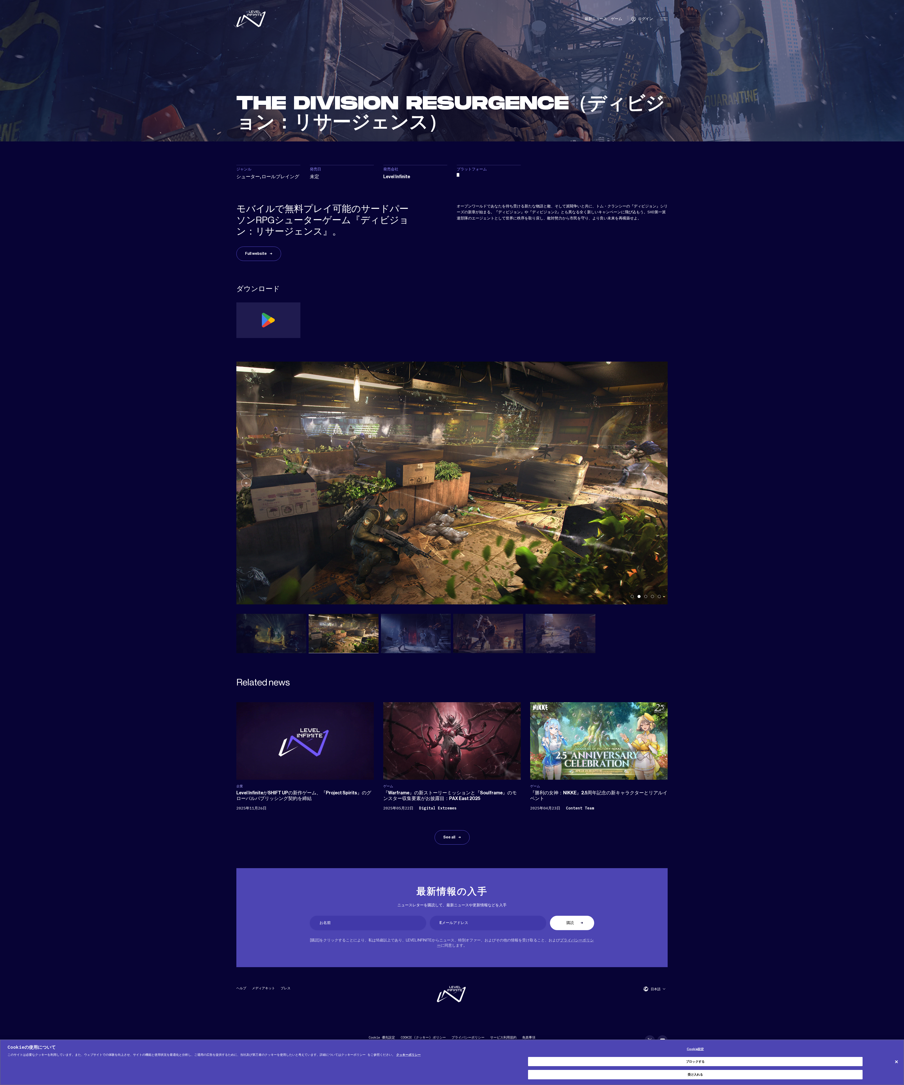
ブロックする (695, 1061)
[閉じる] (896, 1061)
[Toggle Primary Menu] (664, 19)
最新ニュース (596, 19)
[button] (246, 483)
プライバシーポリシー (468, 1037)
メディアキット (263, 988)
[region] (452, 1062)
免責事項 (528, 1037)
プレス (286, 988)
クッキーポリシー (408, 1055)
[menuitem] (658, 989)
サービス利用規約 (503, 1037)
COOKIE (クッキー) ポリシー (423, 1037)
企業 (239, 786)
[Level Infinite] (251, 18)
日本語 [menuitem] (656, 989)
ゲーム (616, 19)
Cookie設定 (695, 1049)
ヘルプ (241, 988)
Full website (256, 254)
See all (449, 837)
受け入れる (695, 1074)
